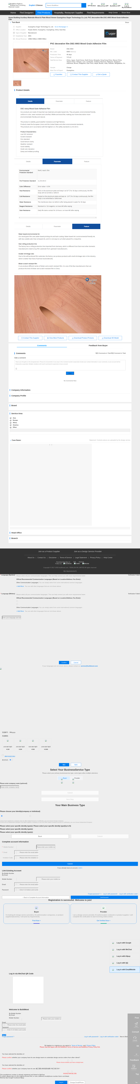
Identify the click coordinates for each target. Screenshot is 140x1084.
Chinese (39, 5)
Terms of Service (66, 557)
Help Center (113, 12)
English (32, 5)
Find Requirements (95, 13)
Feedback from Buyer (98, 345)
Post (70, 373)
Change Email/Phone (77, 1082)
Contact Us (42, 557)
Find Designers (27, 13)
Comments (42, 345)
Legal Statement (81, 557)
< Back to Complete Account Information (36, 897)
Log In (4, 1035)
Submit (70, 793)
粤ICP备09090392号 (70, 571)
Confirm (64, 662)
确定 (64, 765)
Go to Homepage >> (61, 27)
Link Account (104, 897)
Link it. (80, 868)
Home (13, 13)
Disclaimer (53, 557)
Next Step (70, 799)
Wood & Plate (40, 17)
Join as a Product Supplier (49, 551)
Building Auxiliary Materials (24, 17)
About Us (31, 557)
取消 (76, 765)
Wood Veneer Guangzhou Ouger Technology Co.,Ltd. (66, 17)
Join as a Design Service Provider (88, 551)
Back (40, 836)
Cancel (76, 662)
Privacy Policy (95, 557)
